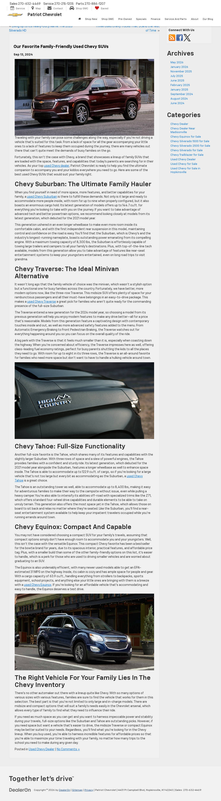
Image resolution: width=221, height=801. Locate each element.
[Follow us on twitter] (187, 37)
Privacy (88, 790)
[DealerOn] (20, 789)
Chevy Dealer (179, 124)
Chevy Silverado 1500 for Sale (189, 141)
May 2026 (176, 62)
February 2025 (180, 85)
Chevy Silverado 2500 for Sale (190, 146)
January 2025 (179, 89)
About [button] (194, 19)
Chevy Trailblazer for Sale (187, 155)
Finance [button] (155, 19)
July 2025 (176, 76)
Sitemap (77, 790)
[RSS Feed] (172, 37)
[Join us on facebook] (179, 37)
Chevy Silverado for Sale (186, 150)
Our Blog (208, 19)
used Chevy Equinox (37, 584)
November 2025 (181, 71)
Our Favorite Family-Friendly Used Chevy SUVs (61, 46)
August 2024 (179, 98)
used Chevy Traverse (41, 301)
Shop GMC (107, 19)
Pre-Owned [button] (125, 19)
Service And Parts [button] (176, 19)
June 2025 (177, 80)
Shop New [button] (91, 19)
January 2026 (179, 67)
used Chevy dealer (56, 165)
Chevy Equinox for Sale (185, 136)
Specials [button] (141, 19)
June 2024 (177, 103)
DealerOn (64, 790)
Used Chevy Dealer (41, 749)
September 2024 (181, 94)
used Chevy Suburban (42, 196)
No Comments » (68, 749)
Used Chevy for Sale (183, 164)
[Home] (79, 19)
